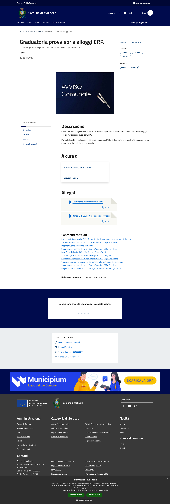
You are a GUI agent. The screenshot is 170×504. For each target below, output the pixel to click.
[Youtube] (124, 12)
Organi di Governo (24, 424)
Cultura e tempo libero (60, 428)
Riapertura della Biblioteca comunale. (77, 245)
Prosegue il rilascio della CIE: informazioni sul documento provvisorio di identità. (96, 239)
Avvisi (38, 31)
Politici (19, 440)
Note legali (89, 469)
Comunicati (124, 428)
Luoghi (122, 443)
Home (22, 31)
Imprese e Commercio (59, 432)
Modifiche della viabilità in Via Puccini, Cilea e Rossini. (84, 252)
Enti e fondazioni (23, 436)
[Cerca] (150, 13)
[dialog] (85, 490)
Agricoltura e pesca (92, 440)
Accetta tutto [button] (76, 495)
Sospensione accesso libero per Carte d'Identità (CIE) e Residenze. (89, 242)
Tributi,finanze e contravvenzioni (98, 424)
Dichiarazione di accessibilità (96, 473)
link (107, 490)
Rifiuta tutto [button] (94, 495)
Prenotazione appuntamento (62, 461)
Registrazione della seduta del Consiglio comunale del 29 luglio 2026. (91, 268)
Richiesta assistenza (59, 473)
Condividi (124, 42)
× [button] (167, 479)
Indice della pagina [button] (29, 122)
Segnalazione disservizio (60, 465)
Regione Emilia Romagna (27, 3)
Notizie (122, 424)
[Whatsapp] (129, 12)
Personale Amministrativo (27, 445)
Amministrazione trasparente (97, 461)
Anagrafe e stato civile (60, 424)
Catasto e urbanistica (59, 436)
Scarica (107, 207)
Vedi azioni (135, 42)
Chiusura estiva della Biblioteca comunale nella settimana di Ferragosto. (92, 261)
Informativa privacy (93, 465)
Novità (30, 31)
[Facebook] (118, 12)
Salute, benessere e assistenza (97, 432)
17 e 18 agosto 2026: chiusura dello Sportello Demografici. (87, 255)
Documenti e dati (23, 449)
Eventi (122, 448)
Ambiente (89, 428)
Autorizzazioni (91, 436)
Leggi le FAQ (56, 469)
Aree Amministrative (25, 428)
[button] (85, 500)
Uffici (19, 432)
